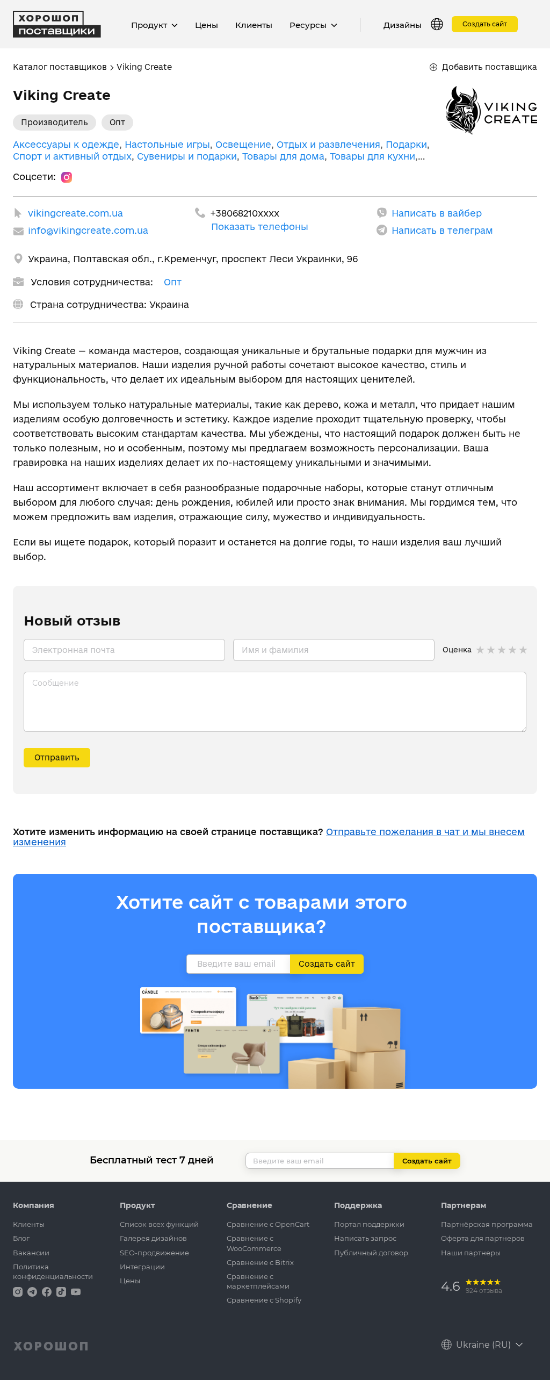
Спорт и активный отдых (72, 156)
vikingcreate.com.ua (75, 213)
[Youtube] (76, 1291)
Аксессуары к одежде (66, 144)
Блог (21, 1238)
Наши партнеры (471, 1252)
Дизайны (402, 25)
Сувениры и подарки (187, 156)
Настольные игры (167, 144)
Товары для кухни (372, 156)
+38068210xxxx (244, 213)
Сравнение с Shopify (264, 1300)
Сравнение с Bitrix (260, 1262)
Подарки (406, 144)
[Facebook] (48, 1291)
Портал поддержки (369, 1224)
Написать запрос (365, 1238)
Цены (206, 25)
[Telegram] (33, 1291)
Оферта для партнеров (483, 1238)
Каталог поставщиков (60, 66)
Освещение (243, 144)
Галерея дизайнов (153, 1238)
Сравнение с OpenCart (268, 1224)
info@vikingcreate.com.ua (88, 230)
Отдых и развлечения (328, 144)
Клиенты (253, 25)
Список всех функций (159, 1224)
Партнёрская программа (487, 1224)
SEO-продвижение (154, 1252)
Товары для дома (283, 156)
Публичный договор (371, 1252)
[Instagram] (66, 177)
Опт (173, 282)
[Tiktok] (62, 1291)
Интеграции (142, 1266)
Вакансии (31, 1252)
